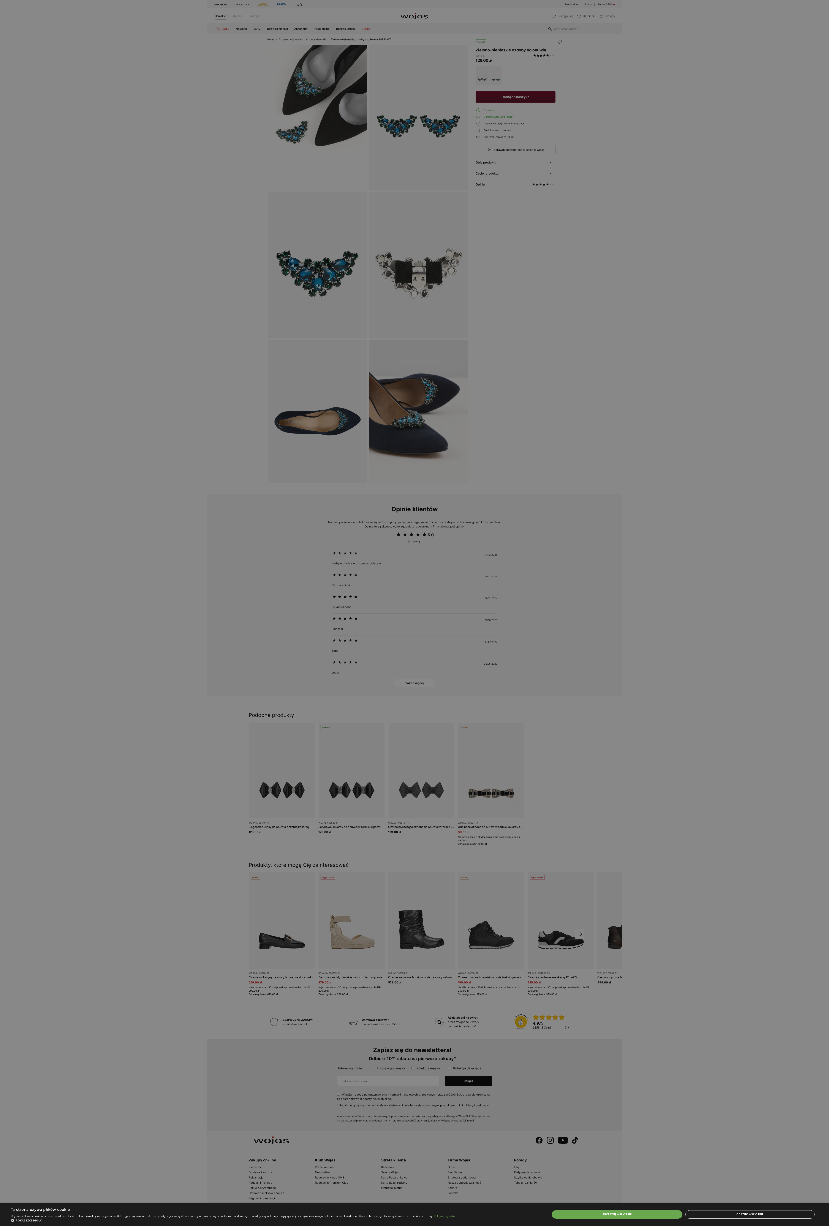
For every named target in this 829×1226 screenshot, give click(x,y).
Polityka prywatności (447, 1216)
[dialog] (414, 613)
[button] (235, 1220)
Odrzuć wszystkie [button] (750, 1214)
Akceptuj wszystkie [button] (617, 1214)
